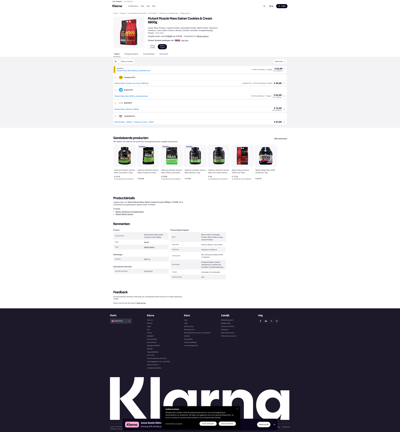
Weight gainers (203, 36)
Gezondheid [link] (153, 13)
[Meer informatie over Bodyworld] (115, 90)
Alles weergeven (280, 138)
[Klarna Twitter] (271, 321)
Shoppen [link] (123, 13)
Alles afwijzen (208, 424)
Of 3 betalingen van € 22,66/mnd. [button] (171, 179)
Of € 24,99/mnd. (277, 110)
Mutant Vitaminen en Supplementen (130, 212)
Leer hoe (184, 40)
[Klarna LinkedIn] (265, 321)
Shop (142, 6)
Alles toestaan (227, 424)
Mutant (146, 242)
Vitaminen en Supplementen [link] (168, 13)
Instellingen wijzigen (174, 424)
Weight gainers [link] (186, 13)
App (148, 6)
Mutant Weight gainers (124, 214)
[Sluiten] (237, 408)
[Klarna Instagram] (276, 321)
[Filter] (115, 61)
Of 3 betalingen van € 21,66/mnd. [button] (241, 179)
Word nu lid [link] (263, 424)
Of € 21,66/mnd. (277, 70)
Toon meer (159, 33)
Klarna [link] (115, 13)
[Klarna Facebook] (260, 321)
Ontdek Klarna (133, 6)
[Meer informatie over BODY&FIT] (115, 103)
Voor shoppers (117, 1)
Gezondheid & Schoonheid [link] (137, 13)
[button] (271, 6)
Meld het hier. (141, 303)
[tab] (116, 54)
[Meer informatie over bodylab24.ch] (115, 116)
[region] (200, 417)
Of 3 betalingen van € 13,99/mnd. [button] (124, 179)
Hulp (153, 6)
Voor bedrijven (128, 1)
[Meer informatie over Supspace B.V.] (115, 77)
